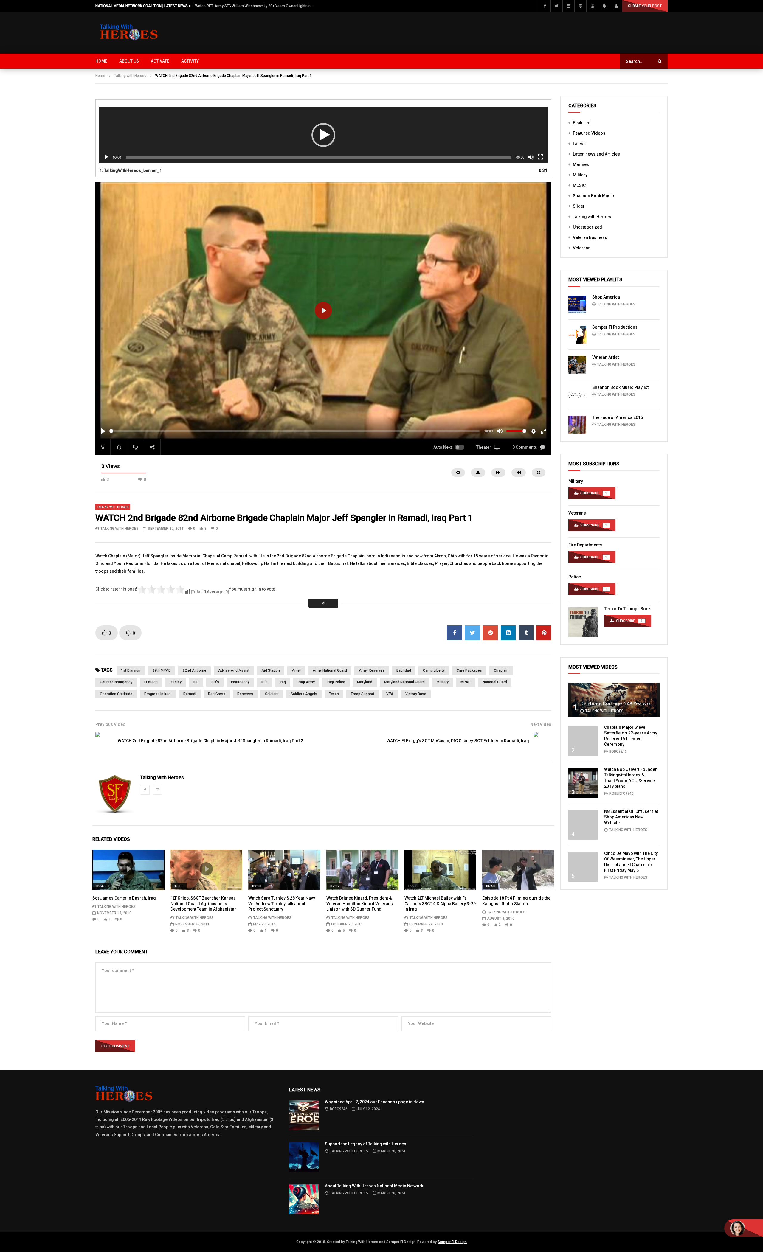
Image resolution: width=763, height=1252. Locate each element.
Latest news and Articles (596, 154)
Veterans (581, 248)
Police (574, 576)
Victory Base (415, 694)
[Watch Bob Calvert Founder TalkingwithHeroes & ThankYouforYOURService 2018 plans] (583, 783)
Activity (190, 61)
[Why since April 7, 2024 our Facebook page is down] (304, 1115)
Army (296, 670)
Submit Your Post (645, 6)
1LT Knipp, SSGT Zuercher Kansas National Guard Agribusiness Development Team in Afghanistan (203, 904)
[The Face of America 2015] (577, 425)
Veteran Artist (605, 357)
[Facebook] (544, 6)
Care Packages (469, 670)
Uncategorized (587, 227)
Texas (334, 694)
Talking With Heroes (119, 528)
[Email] (157, 790)
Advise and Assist (233, 670)
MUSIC (579, 185)
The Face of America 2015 (617, 417)
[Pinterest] (580, 6)
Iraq (283, 682)
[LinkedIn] (568, 6)
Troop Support (362, 694)
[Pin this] (543, 632)
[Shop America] (577, 304)
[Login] (616, 6)
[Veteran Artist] (577, 365)
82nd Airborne (194, 670)
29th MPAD (161, 670)
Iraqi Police (336, 682)
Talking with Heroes (130, 76)
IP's (264, 682)
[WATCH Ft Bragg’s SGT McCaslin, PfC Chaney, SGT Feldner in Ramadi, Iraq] (542, 741)
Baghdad (403, 670)
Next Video (540, 724)
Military (580, 175)
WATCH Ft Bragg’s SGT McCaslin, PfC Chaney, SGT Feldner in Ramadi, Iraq (458, 740)
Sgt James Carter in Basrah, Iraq (124, 898)
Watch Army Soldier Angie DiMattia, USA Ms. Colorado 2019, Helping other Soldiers (254, 6)
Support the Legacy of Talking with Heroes (365, 1143)
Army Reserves (371, 670)
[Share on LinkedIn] (508, 632)
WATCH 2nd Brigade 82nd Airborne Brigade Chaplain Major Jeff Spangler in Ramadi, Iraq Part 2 (210, 740)
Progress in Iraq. (157, 694)
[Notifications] (604, 6)
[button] (323, 135)
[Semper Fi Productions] (577, 335)
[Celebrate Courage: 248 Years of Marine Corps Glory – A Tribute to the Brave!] (614, 700)
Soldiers (272, 694)
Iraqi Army (306, 682)
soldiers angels (304, 694)
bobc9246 (618, 751)
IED (196, 682)
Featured (581, 122)
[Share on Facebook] (454, 632)
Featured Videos (589, 133)
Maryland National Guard (404, 682)
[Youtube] (592, 6)
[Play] (106, 157)
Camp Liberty (434, 670)
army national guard (330, 670)
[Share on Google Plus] (490, 632)
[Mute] (531, 157)
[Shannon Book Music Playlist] (577, 395)
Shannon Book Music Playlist (620, 387)
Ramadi (189, 694)
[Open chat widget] (743, 1228)
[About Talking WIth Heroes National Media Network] (304, 1199)
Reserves (245, 694)
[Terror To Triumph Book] (583, 622)
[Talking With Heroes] (129, 32)
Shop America (606, 297)
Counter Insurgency (116, 682)
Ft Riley (176, 682)
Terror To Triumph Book (627, 608)
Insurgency (240, 682)
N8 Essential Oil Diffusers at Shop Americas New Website (631, 817)
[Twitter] (556, 6)
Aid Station (270, 670)
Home (101, 61)
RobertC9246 (621, 793)
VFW (389, 694)
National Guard (495, 682)
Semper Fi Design (452, 1242)
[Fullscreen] (540, 157)
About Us (129, 61)
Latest (578, 143)
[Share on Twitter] (472, 632)
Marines (581, 164)
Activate (160, 61)
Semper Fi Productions (615, 327)
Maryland (364, 682)
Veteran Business (590, 237)
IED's (215, 682)
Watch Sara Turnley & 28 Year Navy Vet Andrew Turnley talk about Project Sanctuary (281, 904)
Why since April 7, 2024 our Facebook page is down (374, 1101)
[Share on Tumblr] (526, 632)
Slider (579, 206)
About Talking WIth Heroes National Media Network (374, 1185)
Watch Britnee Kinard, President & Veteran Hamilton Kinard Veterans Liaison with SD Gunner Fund (359, 904)
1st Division (130, 670)
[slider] (294, 431)
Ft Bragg (151, 682)
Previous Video (110, 724)
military (443, 682)
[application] (323, 135)
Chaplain (501, 670)
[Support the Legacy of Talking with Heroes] (304, 1157)
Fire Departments (585, 545)
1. (131, 170)
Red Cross (216, 694)
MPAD (465, 682)
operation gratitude (116, 694)
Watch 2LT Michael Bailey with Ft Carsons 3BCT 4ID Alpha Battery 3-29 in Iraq (440, 904)
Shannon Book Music (593, 195)
